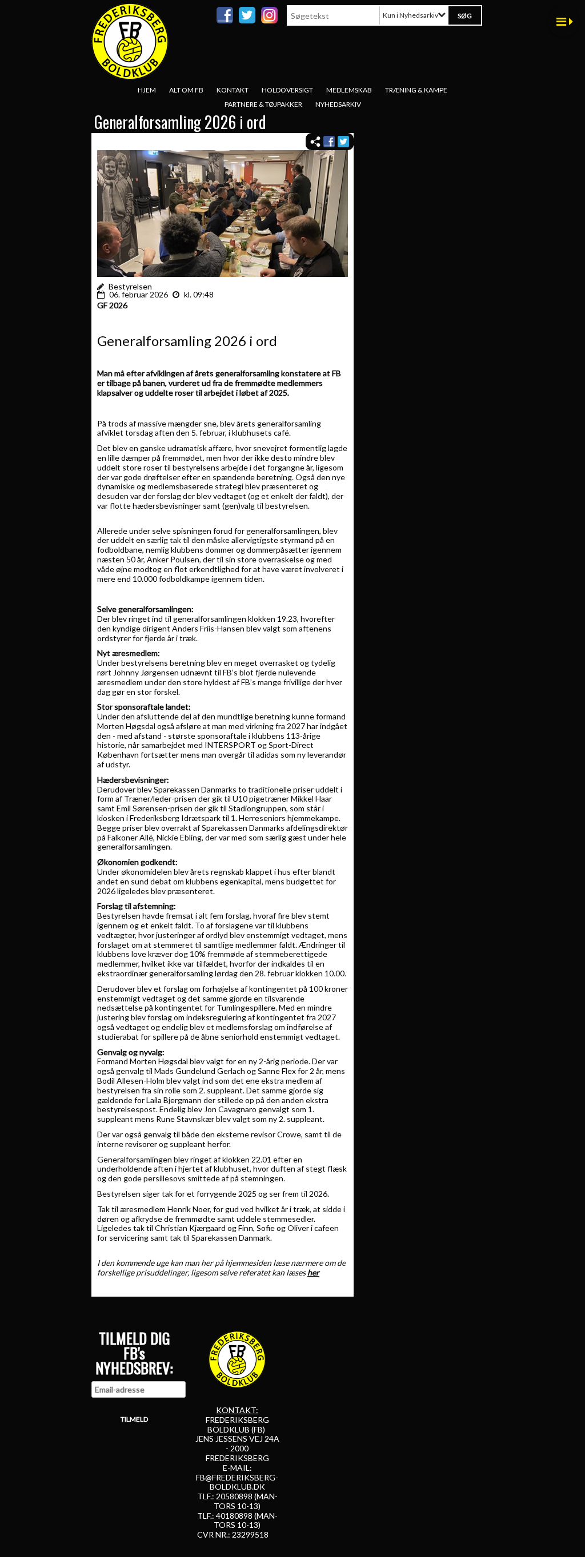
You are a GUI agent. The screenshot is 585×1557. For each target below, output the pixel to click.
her (313, 1272)
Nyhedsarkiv (338, 104)
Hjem (147, 90)
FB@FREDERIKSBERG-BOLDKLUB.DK (237, 1482)
